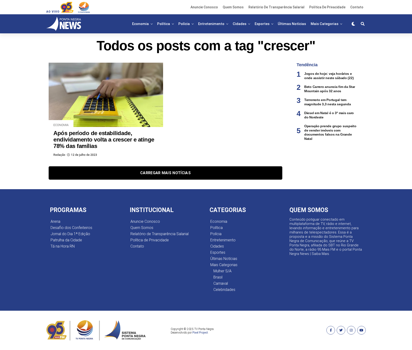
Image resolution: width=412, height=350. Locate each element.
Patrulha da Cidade (66, 240)
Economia (140, 24)
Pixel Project (200, 332)
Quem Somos (233, 7)
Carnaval (220, 283)
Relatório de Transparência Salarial (276, 7)
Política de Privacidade (327, 7)
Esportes (262, 24)
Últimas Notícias (292, 24)
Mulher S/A (222, 271)
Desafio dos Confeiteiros (71, 227)
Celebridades (224, 289)
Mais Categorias (324, 24)
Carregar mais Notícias (165, 173)
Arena (55, 221)
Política (163, 24)
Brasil (217, 277)
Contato (356, 7)
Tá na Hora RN (63, 246)
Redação (59, 155)
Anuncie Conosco (204, 7)
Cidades (239, 24)
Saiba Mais (320, 254)
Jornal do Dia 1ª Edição (70, 234)
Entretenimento (211, 24)
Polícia (184, 24)
